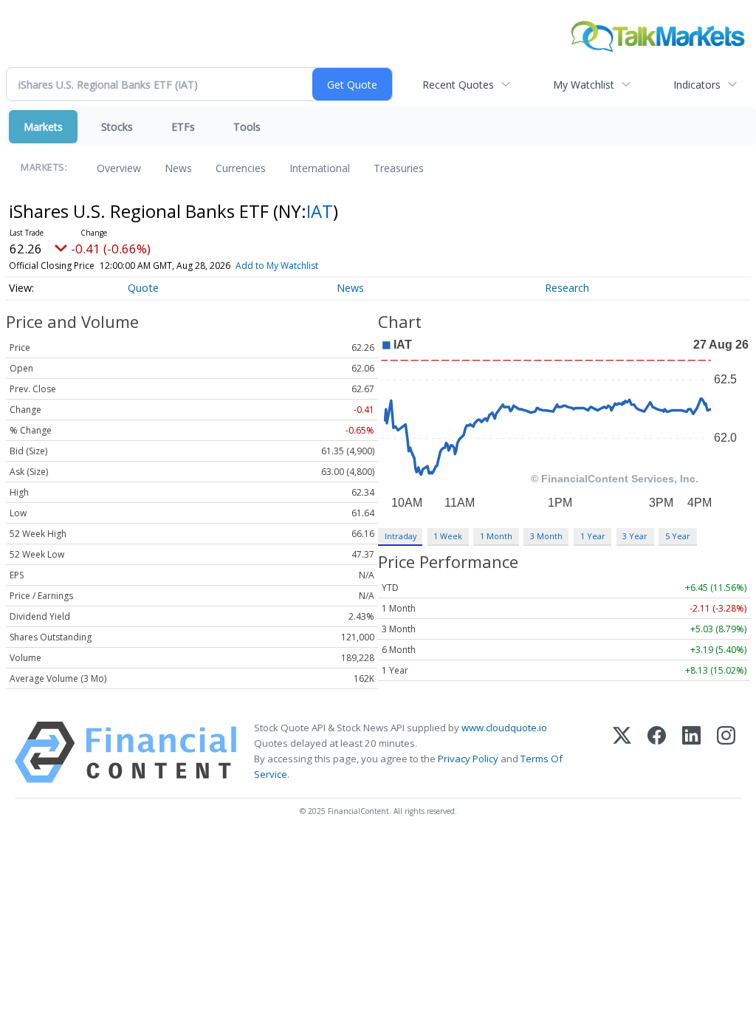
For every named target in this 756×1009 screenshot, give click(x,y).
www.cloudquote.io (504, 727)
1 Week (447, 535)
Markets (43, 127)
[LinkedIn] (691, 752)
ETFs (183, 127)
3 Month (546, 535)
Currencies (241, 168)
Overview (119, 168)
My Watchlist (583, 85)
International (319, 168)
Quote (143, 288)
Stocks (117, 127)
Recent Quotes (458, 85)
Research (567, 288)
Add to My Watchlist (277, 265)
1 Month (496, 535)
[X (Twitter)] (622, 752)
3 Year (634, 535)
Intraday (400, 535)
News (178, 168)
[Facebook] (657, 752)
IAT (319, 211)
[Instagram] (726, 752)
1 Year (592, 535)
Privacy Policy (468, 758)
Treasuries (399, 168)
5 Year (677, 535)
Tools (247, 127)
